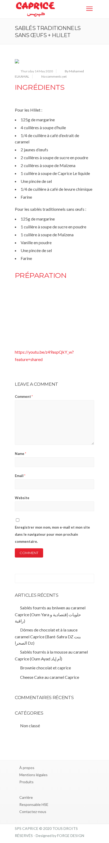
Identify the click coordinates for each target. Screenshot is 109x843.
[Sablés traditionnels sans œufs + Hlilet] (54, 61)
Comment (24, 396)
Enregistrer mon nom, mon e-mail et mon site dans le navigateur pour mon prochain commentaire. (52, 534)
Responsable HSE (33, 804)
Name (20, 453)
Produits (26, 782)
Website (22, 498)
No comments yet (54, 76)
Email (20, 476)
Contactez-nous (32, 811)
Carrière (26, 797)
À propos (26, 767)
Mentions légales (33, 774)
